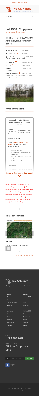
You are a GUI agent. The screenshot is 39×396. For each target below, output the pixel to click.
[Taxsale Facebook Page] (8, 365)
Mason (9, 317)
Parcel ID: (11, 62)
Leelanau (10, 311)
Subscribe (29, 358)
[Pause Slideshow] (8, 248)
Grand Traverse (12, 302)
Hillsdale (9, 305)
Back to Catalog (11, 32)
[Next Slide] (31, 233)
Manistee (10, 314)
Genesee (10, 300)
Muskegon (10, 322)
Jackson (25, 294)
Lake (24, 302)
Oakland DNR (27, 311)
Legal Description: (12, 73)
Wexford (25, 325)
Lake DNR (26, 305)
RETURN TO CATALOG (24, 255)
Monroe (9, 319)
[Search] (32, 15)
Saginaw (25, 322)
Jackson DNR (27, 297)
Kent (24, 300)
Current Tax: (12, 53)
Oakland (9, 325)
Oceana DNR (27, 317)
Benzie (9, 294)
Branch (9, 297)
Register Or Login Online (19, 2)
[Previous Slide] (8, 233)
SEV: (10, 65)
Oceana (25, 314)
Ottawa (25, 319)
